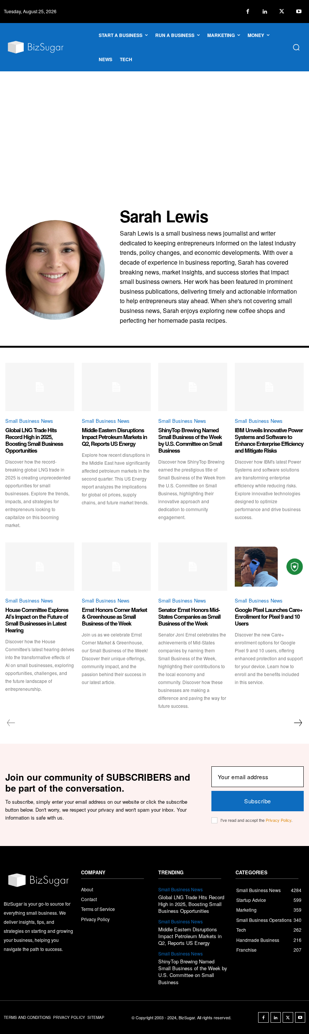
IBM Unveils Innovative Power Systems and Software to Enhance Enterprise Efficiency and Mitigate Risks (269, 440)
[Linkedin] (264, 11)
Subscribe (257, 801)
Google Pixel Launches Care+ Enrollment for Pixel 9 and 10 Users (269, 616)
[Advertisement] (154, 128)
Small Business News (29, 420)
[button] (296, 47)
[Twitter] (281, 11)
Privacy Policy (278, 820)
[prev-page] (11, 723)
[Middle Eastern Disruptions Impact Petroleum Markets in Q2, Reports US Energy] (116, 387)
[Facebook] (247, 11)
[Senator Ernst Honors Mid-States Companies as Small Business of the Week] (192, 566)
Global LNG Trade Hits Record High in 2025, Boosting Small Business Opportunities (34, 440)
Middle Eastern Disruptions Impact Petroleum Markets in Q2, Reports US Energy (114, 437)
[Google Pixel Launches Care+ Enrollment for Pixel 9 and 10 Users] (269, 566)
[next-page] (298, 723)
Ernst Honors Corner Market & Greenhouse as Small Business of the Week (114, 616)
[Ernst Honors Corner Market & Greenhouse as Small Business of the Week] (116, 566)
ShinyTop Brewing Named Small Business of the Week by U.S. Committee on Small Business (190, 440)
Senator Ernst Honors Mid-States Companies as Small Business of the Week (189, 616)
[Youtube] (298, 11)
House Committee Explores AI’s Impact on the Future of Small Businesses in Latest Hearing (36, 620)
